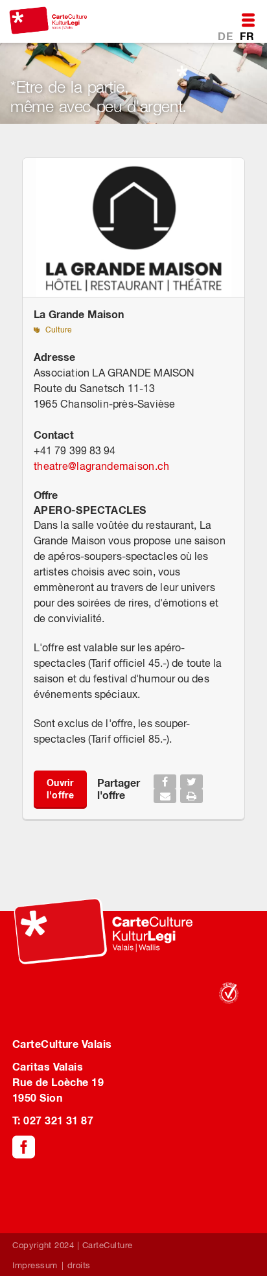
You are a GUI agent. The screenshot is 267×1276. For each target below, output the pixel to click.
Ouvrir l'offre (60, 788)
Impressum (35, 1265)
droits (79, 1265)
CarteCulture (107, 1245)
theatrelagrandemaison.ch (102, 466)
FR (247, 36)
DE (226, 36)
